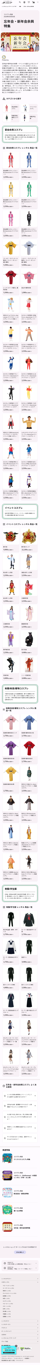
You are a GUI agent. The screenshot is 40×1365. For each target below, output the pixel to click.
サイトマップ (19, 1360)
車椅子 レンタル (7, 1290)
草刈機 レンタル (7, 1311)
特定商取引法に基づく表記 (8, 1360)
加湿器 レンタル (7, 1296)
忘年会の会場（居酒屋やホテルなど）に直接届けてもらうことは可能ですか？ (19, 1106)
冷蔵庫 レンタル (7, 1314)
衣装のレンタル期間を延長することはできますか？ (19, 1128)
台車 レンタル (6, 1309)
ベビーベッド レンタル (8, 1285)
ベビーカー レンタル (8, 1303)
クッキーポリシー (18, 1358)
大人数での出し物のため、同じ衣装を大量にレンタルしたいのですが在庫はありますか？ (19, 1117)
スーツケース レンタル (8, 1288)
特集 (20, 6)
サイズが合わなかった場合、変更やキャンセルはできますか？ (19, 1138)
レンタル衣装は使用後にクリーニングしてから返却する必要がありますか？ (19, 1096)
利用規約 (27, 1358)
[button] (33, 2)
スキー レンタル (7, 1306)
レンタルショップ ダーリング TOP (9, 6)
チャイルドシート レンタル (9, 1293)
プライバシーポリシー (7, 1358)
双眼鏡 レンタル (7, 1316)
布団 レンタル (6, 1298)
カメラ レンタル (7, 1301)
